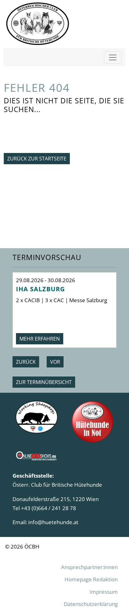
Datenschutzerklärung (91, 604)
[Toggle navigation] (112, 57)
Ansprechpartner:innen (89, 567)
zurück (26, 361)
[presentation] (26, 361)
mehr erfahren (39, 338)
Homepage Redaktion (91, 579)
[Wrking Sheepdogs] (37, 416)
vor (55, 361)
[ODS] (37, 454)
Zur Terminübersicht (44, 382)
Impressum (104, 591)
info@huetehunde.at (53, 522)
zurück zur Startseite (36, 158)
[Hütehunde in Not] (92, 421)
